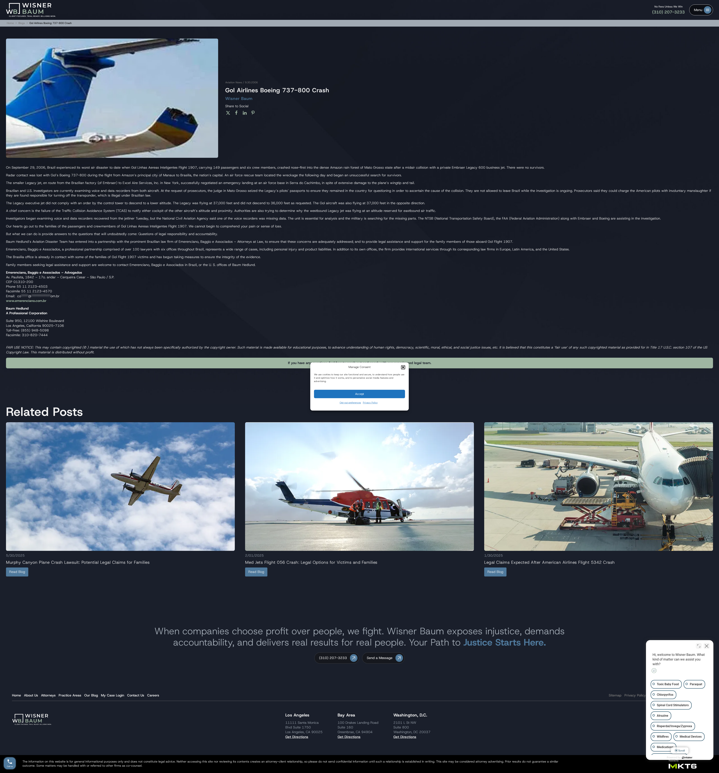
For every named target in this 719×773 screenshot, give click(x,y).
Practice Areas (70, 695)
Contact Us (135, 695)
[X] (229, 113)
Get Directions (296, 737)
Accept (359, 393)
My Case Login (112, 695)
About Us (31, 695)
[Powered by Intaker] (687, 758)
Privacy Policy (370, 402)
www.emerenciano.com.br (26, 301)
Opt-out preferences (350, 402)
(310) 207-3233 (668, 12)
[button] (403, 367)
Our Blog (91, 695)
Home (10, 23)
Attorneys (48, 695)
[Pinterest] (254, 113)
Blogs (21, 23)
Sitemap (615, 695)
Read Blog (17, 572)
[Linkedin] (246, 113)
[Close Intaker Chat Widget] (707, 646)
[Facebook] (237, 113)
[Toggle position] (699, 646)
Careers (153, 695)
